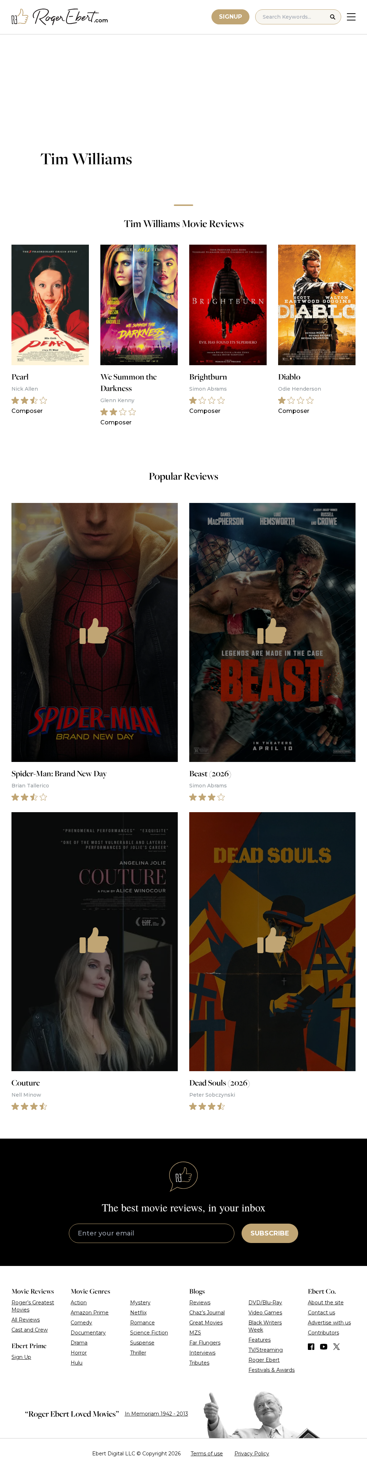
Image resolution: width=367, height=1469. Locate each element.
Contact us (321, 1312)
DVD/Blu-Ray (265, 1302)
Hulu (76, 1363)
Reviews (199, 1302)
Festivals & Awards (271, 1370)
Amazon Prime (90, 1312)
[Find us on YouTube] (324, 1347)
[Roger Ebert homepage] (59, 17)
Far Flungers (204, 1342)
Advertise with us (329, 1322)
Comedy (81, 1322)
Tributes (199, 1363)
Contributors (323, 1332)
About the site (326, 1302)
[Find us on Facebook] (311, 1346)
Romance (142, 1322)
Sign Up (21, 1357)
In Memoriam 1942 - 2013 (156, 1414)
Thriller (138, 1353)
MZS (195, 1332)
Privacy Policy (251, 1453)
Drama (79, 1342)
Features (259, 1340)
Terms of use (207, 1453)
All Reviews (25, 1320)
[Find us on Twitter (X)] (336, 1346)
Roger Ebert (264, 1360)
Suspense (142, 1342)
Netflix (138, 1312)
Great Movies (206, 1322)
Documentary (88, 1332)
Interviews (202, 1353)
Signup (230, 16)
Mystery (140, 1302)
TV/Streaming (265, 1350)
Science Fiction (149, 1332)
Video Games (265, 1312)
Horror (79, 1353)
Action (79, 1302)
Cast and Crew (29, 1330)
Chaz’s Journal (207, 1312)
